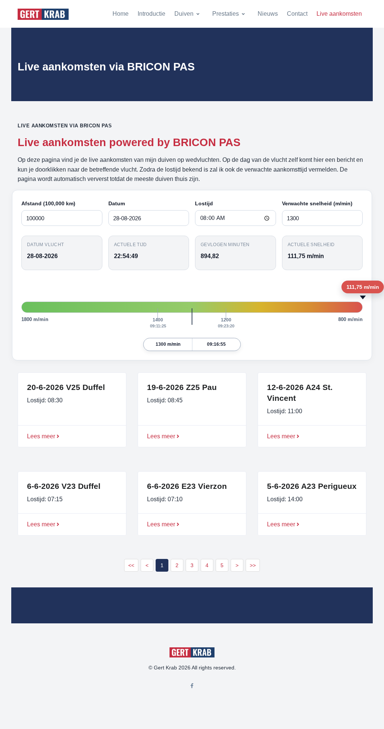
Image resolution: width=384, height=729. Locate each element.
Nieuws (268, 13)
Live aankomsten (339, 13)
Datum (116, 203)
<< (131, 565)
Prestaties (225, 13)
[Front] (43, 14)
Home (120, 13)
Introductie (151, 13)
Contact (297, 13)
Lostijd (204, 203)
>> (253, 565)
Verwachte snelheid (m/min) (317, 203)
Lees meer (41, 436)
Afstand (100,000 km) (48, 203)
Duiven (184, 13)
